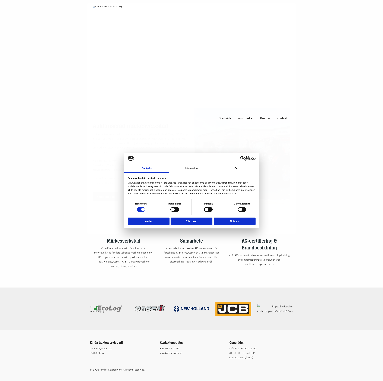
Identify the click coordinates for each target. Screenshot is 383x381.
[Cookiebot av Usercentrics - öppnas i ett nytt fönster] (242, 158)
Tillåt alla (234, 221)
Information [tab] (191, 168)
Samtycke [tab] (147, 168)
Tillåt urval (191, 221)
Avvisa (148, 221)
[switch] (174, 209)
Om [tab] (236, 168)
